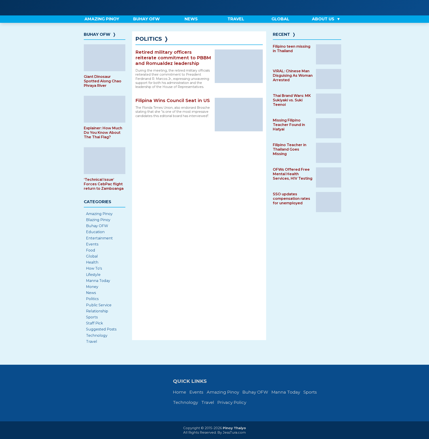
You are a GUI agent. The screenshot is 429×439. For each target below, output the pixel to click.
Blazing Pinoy (98, 220)
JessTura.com (234, 432)
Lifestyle (93, 275)
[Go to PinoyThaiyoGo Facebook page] (340, 7)
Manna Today (98, 281)
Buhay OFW (97, 34)
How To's (94, 268)
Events (92, 244)
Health (92, 262)
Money (92, 287)
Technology (96, 335)
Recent (281, 34)
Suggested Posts (101, 329)
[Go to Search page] (310, 7)
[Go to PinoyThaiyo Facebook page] (324, 7)
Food (90, 250)
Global (92, 256)
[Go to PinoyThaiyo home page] (112, 7)
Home (179, 392)
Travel (91, 341)
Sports (92, 317)
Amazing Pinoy (99, 214)
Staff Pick (94, 323)
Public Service (98, 305)
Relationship (97, 311)
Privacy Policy (231, 402)
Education (95, 232)
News (91, 293)
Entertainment (99, 238)
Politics (92, 299)
